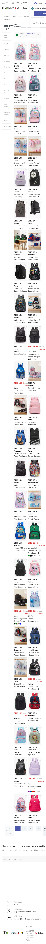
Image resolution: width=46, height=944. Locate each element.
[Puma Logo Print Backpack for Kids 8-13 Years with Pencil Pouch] (34, 218)
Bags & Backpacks (26, 16)
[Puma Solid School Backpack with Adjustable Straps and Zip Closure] (20, 281)
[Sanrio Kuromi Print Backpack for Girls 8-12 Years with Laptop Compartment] (20, 186)
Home (6, 16)
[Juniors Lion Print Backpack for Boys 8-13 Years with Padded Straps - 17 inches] (20, 218)
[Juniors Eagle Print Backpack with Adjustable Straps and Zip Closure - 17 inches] (34, 676)
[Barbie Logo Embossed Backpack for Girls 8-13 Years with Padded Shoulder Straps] (34, 414)
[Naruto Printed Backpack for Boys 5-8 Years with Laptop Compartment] (34, 281)
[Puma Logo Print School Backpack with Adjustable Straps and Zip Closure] (34, 446)
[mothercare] (11, 8)
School (14, 16)
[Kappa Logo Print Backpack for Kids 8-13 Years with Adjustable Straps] (34, 776)
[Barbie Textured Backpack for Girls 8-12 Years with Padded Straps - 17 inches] (34, 812)
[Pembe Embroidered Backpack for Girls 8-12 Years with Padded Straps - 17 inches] (20, 744)
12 (39, 828)
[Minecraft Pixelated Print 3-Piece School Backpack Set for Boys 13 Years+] (20, 249)
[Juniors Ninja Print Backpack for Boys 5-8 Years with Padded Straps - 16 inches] (20, 776)
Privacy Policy (29, 939)
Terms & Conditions (30, 934)
